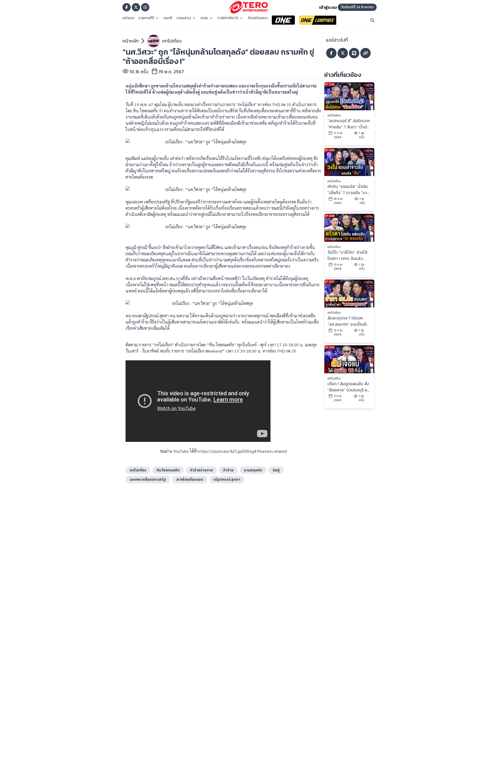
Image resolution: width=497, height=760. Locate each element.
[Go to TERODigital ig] (145, 7)
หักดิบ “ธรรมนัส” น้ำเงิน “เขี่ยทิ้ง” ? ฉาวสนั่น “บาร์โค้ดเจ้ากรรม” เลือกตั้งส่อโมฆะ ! (348, 189)
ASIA (204, 18)
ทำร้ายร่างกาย (201, 470)
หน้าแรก (128, 18)
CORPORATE (227, 18)
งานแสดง (183, 18)
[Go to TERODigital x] (136, 7)
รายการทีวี (146, 18)
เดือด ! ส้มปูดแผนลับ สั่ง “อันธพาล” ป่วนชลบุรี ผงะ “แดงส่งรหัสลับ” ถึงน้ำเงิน (349, 387)
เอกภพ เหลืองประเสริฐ (148, 479)
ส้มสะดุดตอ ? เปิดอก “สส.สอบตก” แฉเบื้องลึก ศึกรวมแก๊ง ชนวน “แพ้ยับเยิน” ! (348, 321)
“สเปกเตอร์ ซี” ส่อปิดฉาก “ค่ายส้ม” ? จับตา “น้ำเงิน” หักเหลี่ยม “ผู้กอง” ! (349, 124)
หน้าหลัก (130, 40)
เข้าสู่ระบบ (328, 7)
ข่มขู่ (276, 470)
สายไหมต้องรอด (189, 479)
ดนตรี (167, 18)
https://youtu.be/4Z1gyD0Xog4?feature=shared (242, 451)
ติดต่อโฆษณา (258, 18)
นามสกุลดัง (253, 470)
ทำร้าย (228, 470)
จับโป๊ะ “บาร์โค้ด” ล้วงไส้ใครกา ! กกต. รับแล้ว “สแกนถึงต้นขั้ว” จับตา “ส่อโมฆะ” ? (347, 255)
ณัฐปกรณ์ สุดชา (227, 479)
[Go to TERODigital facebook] (126, 7)
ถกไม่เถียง (172, 40)
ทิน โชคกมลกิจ (168, 470)
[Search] (372, 20)
